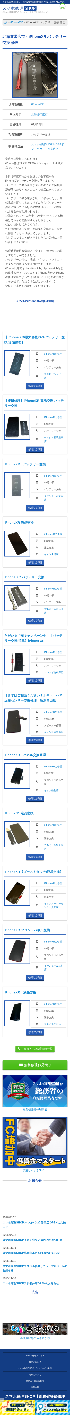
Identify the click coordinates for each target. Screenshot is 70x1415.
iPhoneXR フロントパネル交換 (27, 930)
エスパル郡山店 (52, 1024)
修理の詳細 (35, 385)
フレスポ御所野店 (53, 672)
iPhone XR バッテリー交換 (24, 577)
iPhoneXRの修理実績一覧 (36, 1048)
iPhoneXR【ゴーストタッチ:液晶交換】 (33, 872)
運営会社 (35, 1387)
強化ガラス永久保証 (35, 1381)
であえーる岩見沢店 (53, 610)
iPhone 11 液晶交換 (19, 813)
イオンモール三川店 (53, 967)
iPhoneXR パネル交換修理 (25, 755)
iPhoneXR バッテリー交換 (25, 464)
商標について (35, 1374)
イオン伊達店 (51, 554)
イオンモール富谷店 (53, 498)
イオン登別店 (51, 790)
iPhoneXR (37, 104)
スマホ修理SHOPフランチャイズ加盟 (35, 1368)
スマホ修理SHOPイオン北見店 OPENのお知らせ (32, 1240)
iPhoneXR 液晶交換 (19, 522)
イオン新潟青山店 (53, 732)
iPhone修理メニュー (35, 1355)
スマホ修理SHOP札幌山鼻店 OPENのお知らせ (31, 1253)
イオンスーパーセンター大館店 (53, 905)
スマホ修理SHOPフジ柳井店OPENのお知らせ (31, 1283)
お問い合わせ (35, 1362)
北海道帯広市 (39, 114)
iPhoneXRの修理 (53, 353)
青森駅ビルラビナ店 (53, 376)
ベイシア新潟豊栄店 (53, 439)
